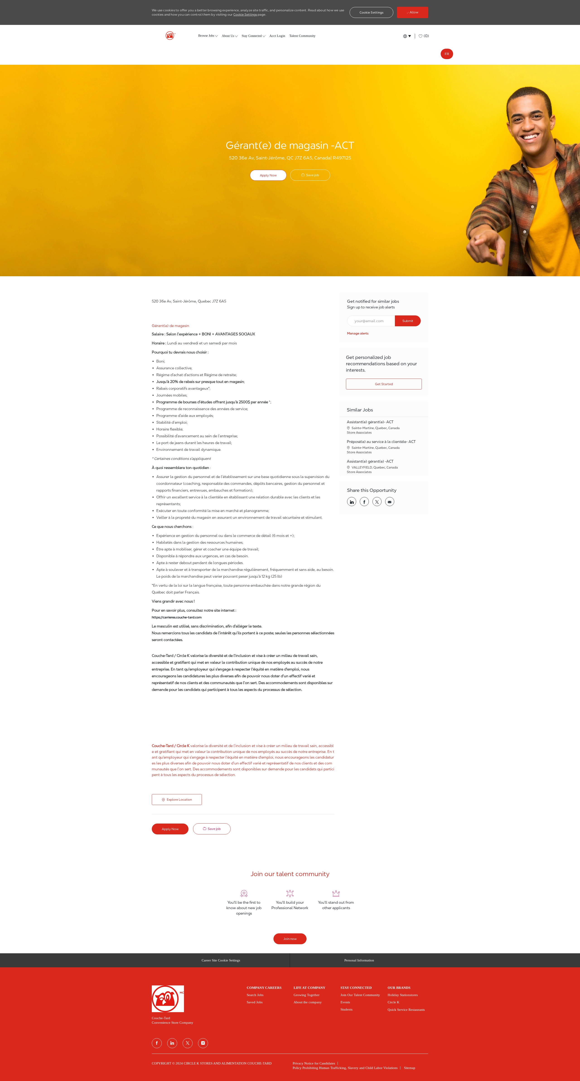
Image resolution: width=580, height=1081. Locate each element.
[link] (358, 333)
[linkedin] (172, 1043)
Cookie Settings (245, 14)
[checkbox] (310, 175)
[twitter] (188, 1043)
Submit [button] (407, 321)
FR (447, 54)
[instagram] (203, 1043)
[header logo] (169, 36)
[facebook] (157, 1043)
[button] (372, 12)
